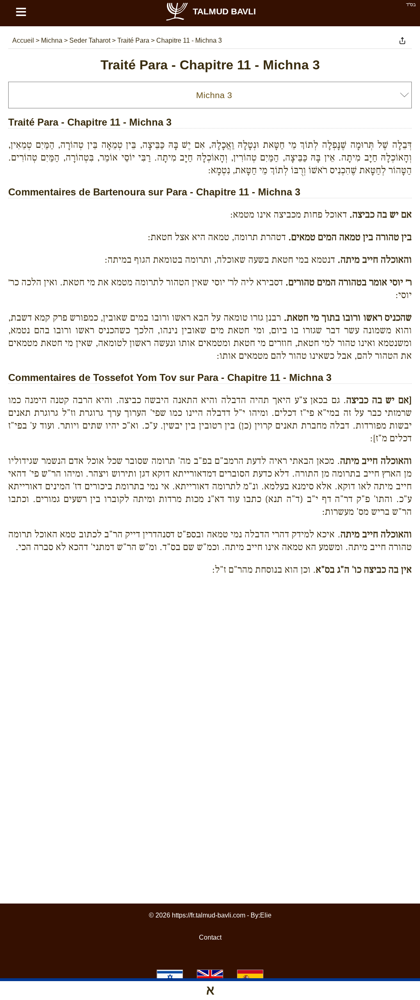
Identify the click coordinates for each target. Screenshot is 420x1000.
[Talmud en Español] (250, 977)
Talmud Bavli (224, 11)
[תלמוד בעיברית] (170, 977)
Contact (210, 937)
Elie (266, 915)
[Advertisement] (210, 619)
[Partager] (402, 40)
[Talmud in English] (210, 977)
